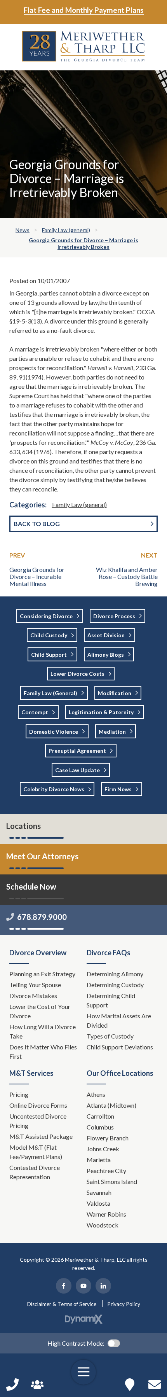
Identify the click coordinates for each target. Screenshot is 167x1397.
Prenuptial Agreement (77, 750)
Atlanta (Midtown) (111, 1105)
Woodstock (102, 1225)
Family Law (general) (79, 504)
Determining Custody (116, 984)
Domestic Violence (53, 731)
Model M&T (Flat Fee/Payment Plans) (35, 1151)
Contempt (34, 712)
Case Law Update (77, 770)
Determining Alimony (115, 973)
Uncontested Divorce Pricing (37, 1120)
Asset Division (106, 635)
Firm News (118, 789)
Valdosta (98, 1203)
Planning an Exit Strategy (42, 973)
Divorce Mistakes (33, 995)
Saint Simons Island (112, 1181)
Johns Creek (103, 1148)
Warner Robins (106, 1214)
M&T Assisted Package (41, 1136)
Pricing (18, 1094)
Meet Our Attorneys (42, 856)
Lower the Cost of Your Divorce (39, 1011)
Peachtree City (106, 1170)
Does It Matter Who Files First (43, 1051)
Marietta (99, 1159)
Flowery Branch (108, 1138)
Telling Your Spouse (35, 984)
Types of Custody (110, 1036)
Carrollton (100, 1116)
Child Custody (48, 635)
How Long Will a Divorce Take (42, 1031)
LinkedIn (103, 1286)
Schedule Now (154, 1384)
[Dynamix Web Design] (84, 1319)
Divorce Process (114, 616)
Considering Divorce (46, 616)
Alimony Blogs (105, 654)
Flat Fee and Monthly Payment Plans (84, 9)
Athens (96, 1094)
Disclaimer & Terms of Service (61, 1304)
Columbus (100, 1127)
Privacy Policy (123, 1304)
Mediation (112, 731)
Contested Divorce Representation (34, 1172)
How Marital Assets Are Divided (119, 1020)
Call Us (12, 1384)
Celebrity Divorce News (53, 789)
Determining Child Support (111, 1000)
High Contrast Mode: (75, 1343)
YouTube (83, 1286)
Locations (23, 826)
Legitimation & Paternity (101, 712)
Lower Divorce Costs (77, 673)
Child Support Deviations (120, 1047)
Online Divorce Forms (38, 1105)
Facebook (63, 1286)
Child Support (49, 654)
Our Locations (130, 1384)
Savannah (99, 1192)
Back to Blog (37, 523)
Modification (114, 693)
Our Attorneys (37, 1384)
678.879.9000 (42, 916)
